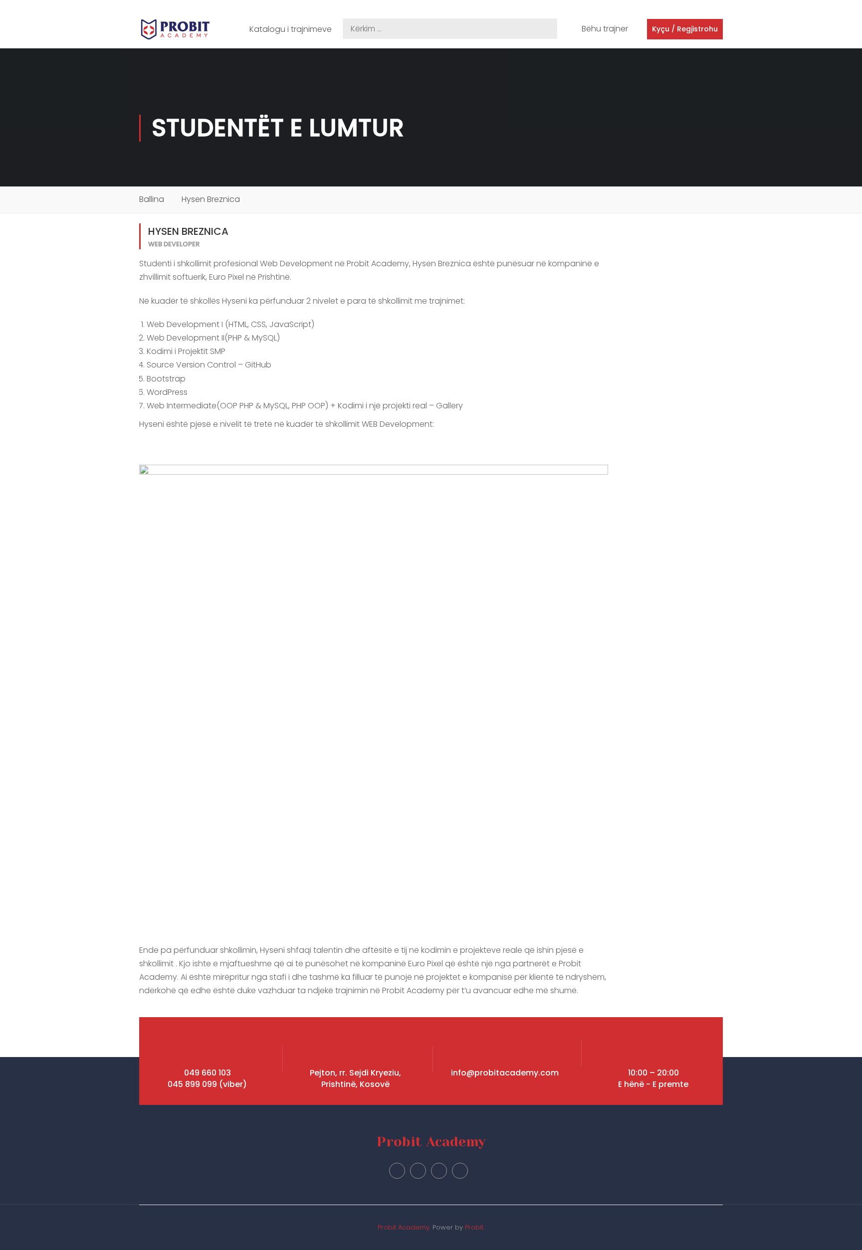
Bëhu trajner (605, 28)
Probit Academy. (404, 1227)
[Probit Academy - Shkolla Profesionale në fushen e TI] (175, 29)
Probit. (474, 1227)
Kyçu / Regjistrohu (685, 29)
